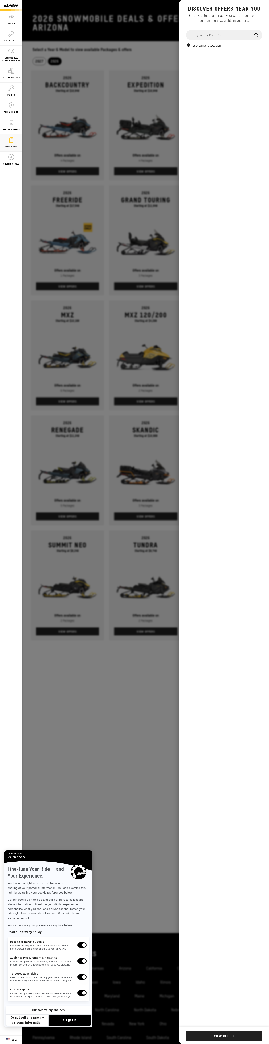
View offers (224, 1035)
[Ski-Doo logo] (11, 5)
